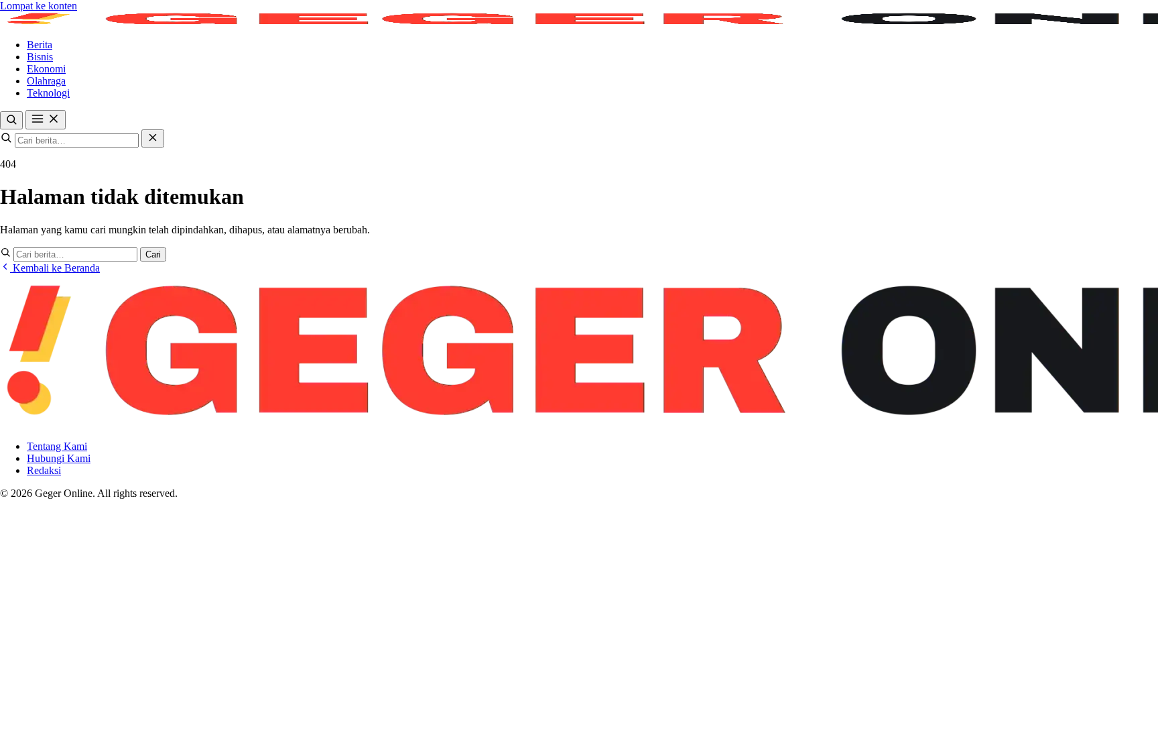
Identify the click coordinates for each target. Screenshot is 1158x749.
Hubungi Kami (58, 458)
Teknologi (48, 93)
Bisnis (40, 56)
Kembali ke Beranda (55, 268)
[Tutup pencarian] (152, 138)
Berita (39, 44)
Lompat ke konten (38, 5)
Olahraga (46, 81)
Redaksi (44, 470)
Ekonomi (46, 68)
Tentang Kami (57, 446)
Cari (153, 254)
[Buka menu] (45, 119)
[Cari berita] (11, 120)
